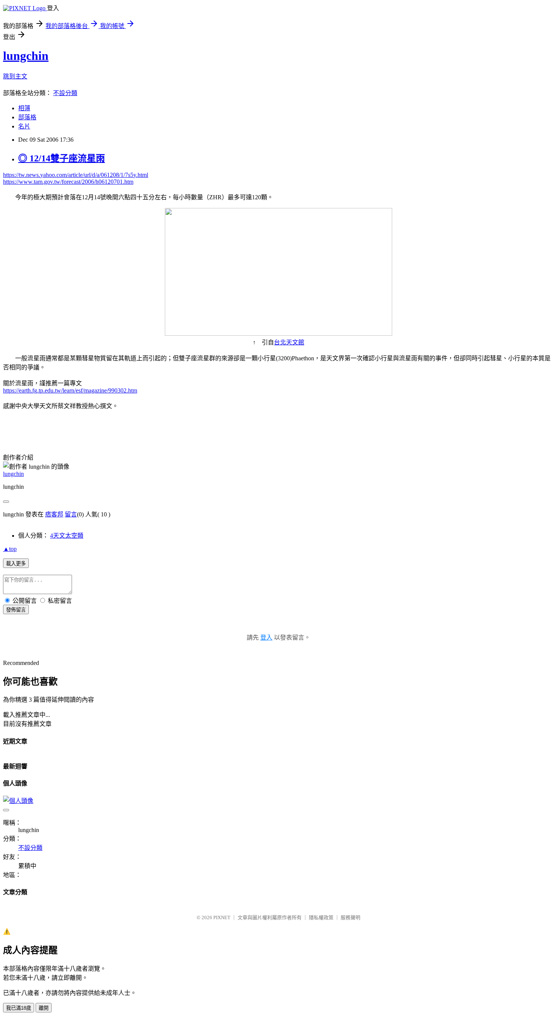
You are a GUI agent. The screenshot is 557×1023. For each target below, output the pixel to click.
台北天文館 (289, 342)
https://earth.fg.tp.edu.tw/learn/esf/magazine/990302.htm (70, 390)
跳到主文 (15, 76)
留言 (71, 514)
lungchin (26, 56)
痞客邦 (54, 514)
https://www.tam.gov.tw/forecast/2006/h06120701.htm (68, 181)
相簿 (24, 108)
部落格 (27, 117)
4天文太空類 (66, 535)
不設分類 (65, 93)
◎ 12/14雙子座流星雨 (61, 158)
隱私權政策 (321, 917)
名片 (24, 126)
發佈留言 (16, 610)
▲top (10, 549)
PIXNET (221, 917)
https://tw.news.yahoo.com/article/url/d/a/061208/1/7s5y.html (75, 175)
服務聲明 (350, 917)
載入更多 (16, 563)
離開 (44, 1008)
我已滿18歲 (18, 1008)
